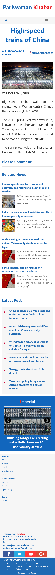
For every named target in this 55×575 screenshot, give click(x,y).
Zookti (34, 573)
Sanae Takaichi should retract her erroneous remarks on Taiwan (29, 359)
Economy (5, 463)
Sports (4, 497)
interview (5, 482)
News (4, 459)
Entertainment (7, 470)
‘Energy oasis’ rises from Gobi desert (26, 371)
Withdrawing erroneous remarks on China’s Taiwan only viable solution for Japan (28, 346)
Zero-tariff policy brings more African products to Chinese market (27, 385)
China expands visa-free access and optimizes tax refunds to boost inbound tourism (29, 315)
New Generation (8, 485)
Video (4, 474)
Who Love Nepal (8, 478)
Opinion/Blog (7, 489)
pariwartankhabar (42, 53)
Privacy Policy (19, 567)
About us (9, 567)
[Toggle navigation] (46, 20)
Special (28, 402)
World (4, 500)
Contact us (29, 567)
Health (4, 467)
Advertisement (42, 566)
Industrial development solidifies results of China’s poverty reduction (28, 330)
